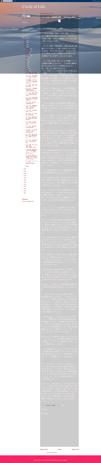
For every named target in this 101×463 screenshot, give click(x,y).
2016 (25, 182)
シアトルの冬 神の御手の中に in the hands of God (31, 141)
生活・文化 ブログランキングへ (28, 18)
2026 (25, 40)
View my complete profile (28, 201)
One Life (26, 199)
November (27, 50)
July (26, 59)
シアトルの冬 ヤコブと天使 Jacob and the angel (31, 73)
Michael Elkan (54, 460)
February (27, 70)
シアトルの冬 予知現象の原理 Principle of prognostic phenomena (31, 89)
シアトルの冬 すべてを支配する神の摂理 (31, 114)
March (26, 68)
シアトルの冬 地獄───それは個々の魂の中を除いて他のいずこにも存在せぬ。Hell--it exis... (31, 157)
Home (60, 449)
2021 (25, 171)
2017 (25, 179)
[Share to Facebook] (65, 405)
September (27, 55)
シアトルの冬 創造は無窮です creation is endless (31, 76)
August (27, 57)
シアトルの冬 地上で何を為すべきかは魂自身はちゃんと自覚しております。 (31, 136)
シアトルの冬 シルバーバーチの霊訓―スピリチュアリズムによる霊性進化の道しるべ (31, 81)
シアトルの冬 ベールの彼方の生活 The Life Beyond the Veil (31, 131)
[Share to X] (64, 405)
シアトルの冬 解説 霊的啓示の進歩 (31, 85)
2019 (25, 175)
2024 (25, 44)
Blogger (65, 460)
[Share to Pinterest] (66, 405)
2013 (25, 188)
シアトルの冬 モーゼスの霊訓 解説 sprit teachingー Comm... (34, 146)
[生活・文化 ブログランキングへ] (26, 17)
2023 (25, 46)
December (27, 48)
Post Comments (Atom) (51, 452)
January (27, 166)
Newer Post (44, 449)
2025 (25, 42)
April (26, 66)
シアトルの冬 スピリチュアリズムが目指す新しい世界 (31, 123)
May (26, 64)
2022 (25, 169)
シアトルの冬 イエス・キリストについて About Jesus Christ (32, 162)
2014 (25, 186)
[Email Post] (59, 405)
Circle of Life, (34, 6)
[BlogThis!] (62, 405)
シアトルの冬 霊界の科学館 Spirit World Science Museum (31, 118)
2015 (25, 184)
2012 (25, 190)
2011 (25, 193)
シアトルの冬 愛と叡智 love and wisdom (31, 127)
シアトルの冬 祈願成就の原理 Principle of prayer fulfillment (31, 107)
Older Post (75, 449)
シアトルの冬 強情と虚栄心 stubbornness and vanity (31, 94)
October (27, 53)
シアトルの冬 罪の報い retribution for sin (30, 103)
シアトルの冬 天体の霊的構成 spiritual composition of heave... (31, 99)
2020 (25, 173)
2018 (25, 177)
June (26, 61)
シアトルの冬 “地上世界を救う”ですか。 (31, 111)
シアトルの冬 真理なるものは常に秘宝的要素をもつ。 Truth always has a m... (31, 151)
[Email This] (61, 405)
